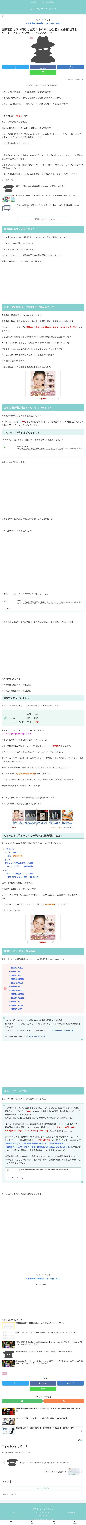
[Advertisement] (43, 286)
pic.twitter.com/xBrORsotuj (62, 1030)
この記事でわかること (40, 219)
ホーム (15, 1512)
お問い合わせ (43, 1515)
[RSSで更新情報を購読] (63, 1401)
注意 (5, 1373)
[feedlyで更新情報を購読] (22, 1401)
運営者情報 (71, 1512)
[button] (79, 767)
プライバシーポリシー (43, 1512)
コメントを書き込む (43, 1488)
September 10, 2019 (36, 1036)
